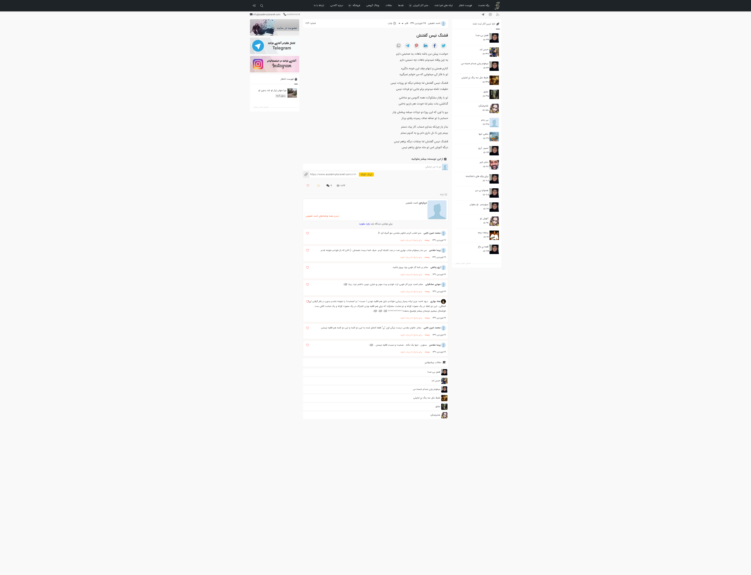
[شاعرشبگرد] (494, 108)
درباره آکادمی (336, 5)
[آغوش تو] (494, 221)
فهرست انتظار (465, 5)
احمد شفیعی (412, 203)
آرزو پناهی (435, 267)
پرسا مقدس (435, 250)
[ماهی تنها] (494, 136)
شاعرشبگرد (483, 106)
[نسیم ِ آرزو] (494, 150)
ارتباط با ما (319, 5)
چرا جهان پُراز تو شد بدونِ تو (272, 90)
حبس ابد (484, 49)
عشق (485, 92)
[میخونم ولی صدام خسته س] (494, 66)
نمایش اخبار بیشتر (463, 263)
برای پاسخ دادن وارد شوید (411, 240)
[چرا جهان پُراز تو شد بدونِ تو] (292, 93)
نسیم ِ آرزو (483, 148)
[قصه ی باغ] (494, 249)
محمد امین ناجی (432, 233)
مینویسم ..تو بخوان (479, 204)
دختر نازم (484, 162)
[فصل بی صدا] (494, 38)
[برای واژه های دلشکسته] (494, 179)
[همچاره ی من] (494, 193)
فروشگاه (356, 5)
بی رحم (484, 120)
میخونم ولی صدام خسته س (474, 63)
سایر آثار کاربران (420, 5)
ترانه (442, 194)
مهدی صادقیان (433, 284)
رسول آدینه (280, 95)
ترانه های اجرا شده (444, 5)
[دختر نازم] (494, 164)
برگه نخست (483, 5)
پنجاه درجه (483, 232)
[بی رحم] (494, 122)
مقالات (388, 5)
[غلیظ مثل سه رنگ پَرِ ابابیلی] (494, 80)
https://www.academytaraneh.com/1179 (329, 174)
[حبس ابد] (494, 52)
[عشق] (494, 94)
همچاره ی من (481, 190)
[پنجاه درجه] (494, 235)
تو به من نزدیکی (433, 167)
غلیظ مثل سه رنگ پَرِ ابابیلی (474, 77)
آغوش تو (484, 218)
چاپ (390, 23)
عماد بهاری (435, 301)
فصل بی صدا (482, 35)
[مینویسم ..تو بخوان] (494, 207)
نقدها (401, 5)
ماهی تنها (483, 134)
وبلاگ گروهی (372, 5)
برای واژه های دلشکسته (477, 176)
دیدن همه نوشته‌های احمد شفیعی (322, 216)
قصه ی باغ (483, 247)
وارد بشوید (364, 224)
